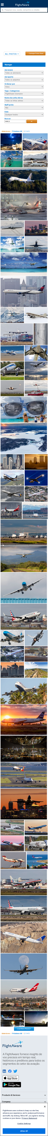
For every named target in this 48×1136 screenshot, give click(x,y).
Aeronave (9, 70)
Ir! (31, 121)
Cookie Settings (24, 1124)
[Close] (45, 1107)
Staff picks (9, 105)
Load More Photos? (24, 1029)
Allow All (24, 1131)
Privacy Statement (29, 1118)
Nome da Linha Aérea (14, 98)
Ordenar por (10, 84)
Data (6, 112)
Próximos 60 (17, 131)
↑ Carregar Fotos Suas (35, 53)
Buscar (8, 119)
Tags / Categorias (12, 91)
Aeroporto (9, 77)
